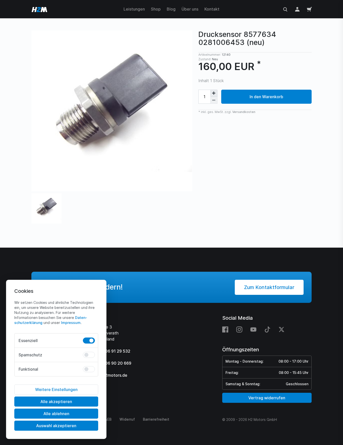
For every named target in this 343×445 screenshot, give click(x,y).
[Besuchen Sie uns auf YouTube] (253, 329)
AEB (108, 419)
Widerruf (127, 419)
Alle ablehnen (56, 413)
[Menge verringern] (213, 100)
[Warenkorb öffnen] (309, 9)
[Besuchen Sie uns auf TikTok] (267, 329)
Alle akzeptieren (56, 401)
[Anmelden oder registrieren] (297, 9)
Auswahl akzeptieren (56, 425)
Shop (156, 9)
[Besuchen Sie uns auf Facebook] (227, 329)
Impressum (71, 322)
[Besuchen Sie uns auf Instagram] (239, 329)
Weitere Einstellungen (56, 389)
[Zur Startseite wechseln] (39, 9)
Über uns (190, 9)
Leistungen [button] (134, 9)
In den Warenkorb (266, 96)
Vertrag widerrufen (266, 397)
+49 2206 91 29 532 (110, 351)
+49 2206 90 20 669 (111, 363)
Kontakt (211, 9)
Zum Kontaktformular (269, 287)
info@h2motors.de (109, 375)
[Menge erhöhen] (213, 93)
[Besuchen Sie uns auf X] (281, 329)
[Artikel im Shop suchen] (285, 9)
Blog (171, 9)
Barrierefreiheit (156, 419)
